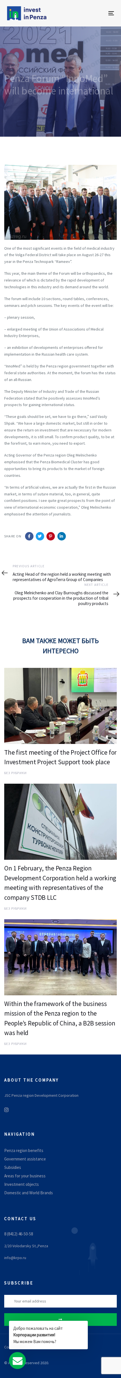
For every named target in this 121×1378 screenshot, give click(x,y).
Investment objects (21, 1184)
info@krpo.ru (15, 1257)
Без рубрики (15, 773)
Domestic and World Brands (28, 1192)
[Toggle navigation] (96, 13)
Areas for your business (25, 1175)
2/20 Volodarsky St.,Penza (26, 1245)
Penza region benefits (23, 1150)
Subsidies (12, 1167)
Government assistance (25, 1159)
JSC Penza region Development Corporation (41, 1095)
